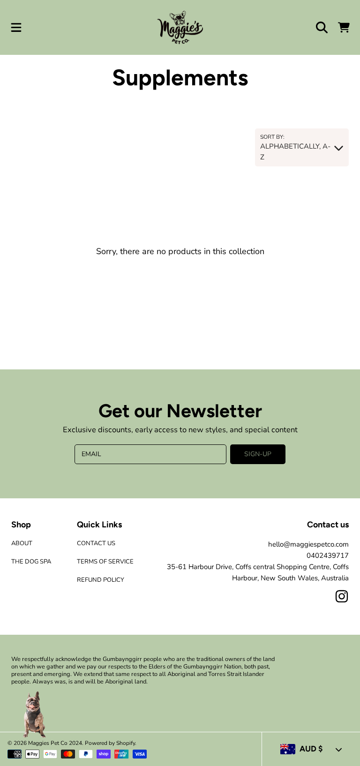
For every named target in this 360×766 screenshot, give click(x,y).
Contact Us (96, 543)
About (21, 543)
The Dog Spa (31, 561)
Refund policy (100, 580)
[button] (16, 27)
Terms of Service (105, 561)
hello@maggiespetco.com (308, 544)
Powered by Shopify (110, 743)
